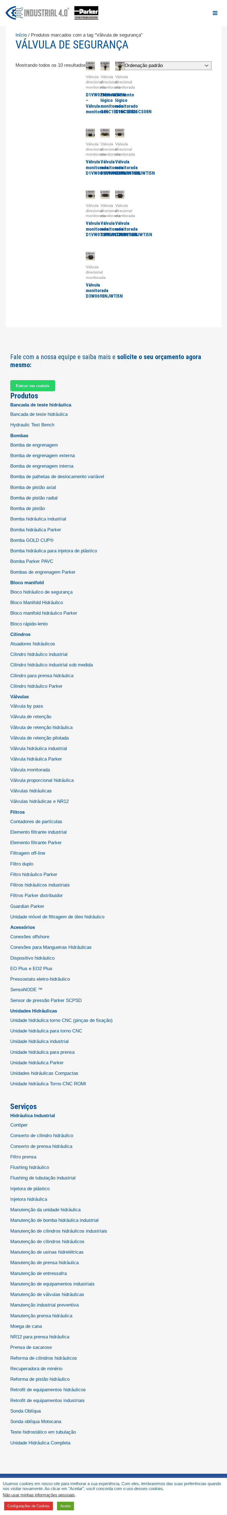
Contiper (19, 1125)
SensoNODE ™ (26, 989)
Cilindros (20, 634)
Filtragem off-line (27, 853)
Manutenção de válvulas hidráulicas (47, 1294)
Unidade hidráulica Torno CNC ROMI (48, 1083)
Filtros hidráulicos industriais (40, 885)
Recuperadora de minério (36, 1368)
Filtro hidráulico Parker (33, 874)
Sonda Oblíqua (25, 1411)
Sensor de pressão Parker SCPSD (46, 1000)
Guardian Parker (27, 906)
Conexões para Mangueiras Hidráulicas (51, 947)
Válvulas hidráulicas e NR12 (39, 801)
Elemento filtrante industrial (38, 832)
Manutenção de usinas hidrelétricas (47, 1252)
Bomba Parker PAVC (31, 561)
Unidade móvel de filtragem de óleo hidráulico (57, 916)
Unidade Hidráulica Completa (40, 1443)
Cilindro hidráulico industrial (39, 654)
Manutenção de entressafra (38, 1273)
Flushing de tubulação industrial (43, 1178)
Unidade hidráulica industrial (39, 1041)
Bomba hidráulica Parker (35, 529)
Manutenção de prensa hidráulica (44, 1262)
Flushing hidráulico (29, 1167)
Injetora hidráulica (28, 1199)
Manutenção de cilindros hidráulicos (47, 1241)
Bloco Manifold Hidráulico (36, 602)
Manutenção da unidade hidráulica (45, 1209)
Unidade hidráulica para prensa (42, 1052)
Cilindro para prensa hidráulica (41, 675)
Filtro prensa (23, 1157)
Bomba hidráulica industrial (38, 519)
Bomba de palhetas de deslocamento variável (57, 476)
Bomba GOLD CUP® (32, 540)
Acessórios (22, 927)
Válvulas (19, 696)
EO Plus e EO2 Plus (31, 968)
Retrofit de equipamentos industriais (47, 1400)
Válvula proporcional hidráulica (42, 780)
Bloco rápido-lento (29, 624)
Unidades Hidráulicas (33, 1011)
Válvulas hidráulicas (31, 790)
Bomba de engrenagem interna (41, 466)
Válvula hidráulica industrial (38, 748)
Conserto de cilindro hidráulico (41, 1135)
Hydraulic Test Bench (32, 424)
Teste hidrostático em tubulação (43, 1432)
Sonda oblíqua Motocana (35, 1421)
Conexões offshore (29, 936)
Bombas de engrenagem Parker (43, 572)
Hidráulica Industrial (32, 1115)
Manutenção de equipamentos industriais (52, 1284)
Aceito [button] (65, 1506)
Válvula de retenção (30, 716)
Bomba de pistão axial (33, 487)
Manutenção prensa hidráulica (41, 1315)
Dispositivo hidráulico (32, 958)
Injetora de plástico (30, 1188)
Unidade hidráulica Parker (37, 1062)
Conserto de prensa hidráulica (41, 1146)
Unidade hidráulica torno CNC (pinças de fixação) (61, 1020)
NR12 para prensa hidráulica (39, 1336)
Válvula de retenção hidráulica (41, 727)
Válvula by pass (26, 706)
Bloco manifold (27, 582)
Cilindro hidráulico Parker (36, 686)
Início (21, 35)
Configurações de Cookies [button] (28, 1506)
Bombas (19, 435)
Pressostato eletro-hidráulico (40, 979)
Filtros (17, 812)
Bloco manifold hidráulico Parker (43, 613)
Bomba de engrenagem (34, 445)
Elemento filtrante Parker (36, 842)
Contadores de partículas (36, 821)
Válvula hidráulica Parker (36, 759)
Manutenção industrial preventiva (44, 1305)
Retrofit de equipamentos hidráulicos (48, 1389)
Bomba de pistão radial (34, 498)
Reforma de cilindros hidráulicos (43, 1358)
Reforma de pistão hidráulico (39, 1379)
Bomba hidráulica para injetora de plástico (53, 550)
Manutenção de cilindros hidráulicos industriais (58, 1231)
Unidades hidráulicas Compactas (44, 1073)
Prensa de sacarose (31, 1347)
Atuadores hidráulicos (32, 643)
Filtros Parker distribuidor (36, 895)
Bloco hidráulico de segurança (41, 592)
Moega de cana (26, 1326)
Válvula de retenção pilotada (39, 738)
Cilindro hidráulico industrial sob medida (51, 665)
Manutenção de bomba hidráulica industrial (54, 1220)
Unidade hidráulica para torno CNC (46, 1031)
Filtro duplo (21, 864)
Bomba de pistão (27, 508)
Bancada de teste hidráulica (40, 405)
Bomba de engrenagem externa (42, 455)
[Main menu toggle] (215, 13)
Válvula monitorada (30, 769)
